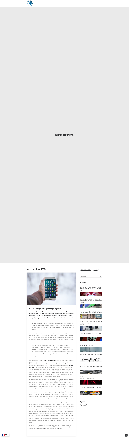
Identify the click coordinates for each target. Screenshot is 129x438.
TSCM (95, 269)
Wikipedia (83, 405)
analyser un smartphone (35, 428)
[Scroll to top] (126, 435)
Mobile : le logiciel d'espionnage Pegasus (45, 309)
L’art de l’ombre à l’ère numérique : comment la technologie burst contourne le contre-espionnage (91, 323)
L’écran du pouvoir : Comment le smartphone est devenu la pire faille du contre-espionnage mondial (91, 289)
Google (82, 402)
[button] (102, 3)
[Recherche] (91, 276)
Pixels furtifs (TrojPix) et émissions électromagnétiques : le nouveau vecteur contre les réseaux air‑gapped (91, 366)
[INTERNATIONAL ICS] (30, 3)
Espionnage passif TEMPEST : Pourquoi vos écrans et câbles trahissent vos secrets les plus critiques (91, 300)
